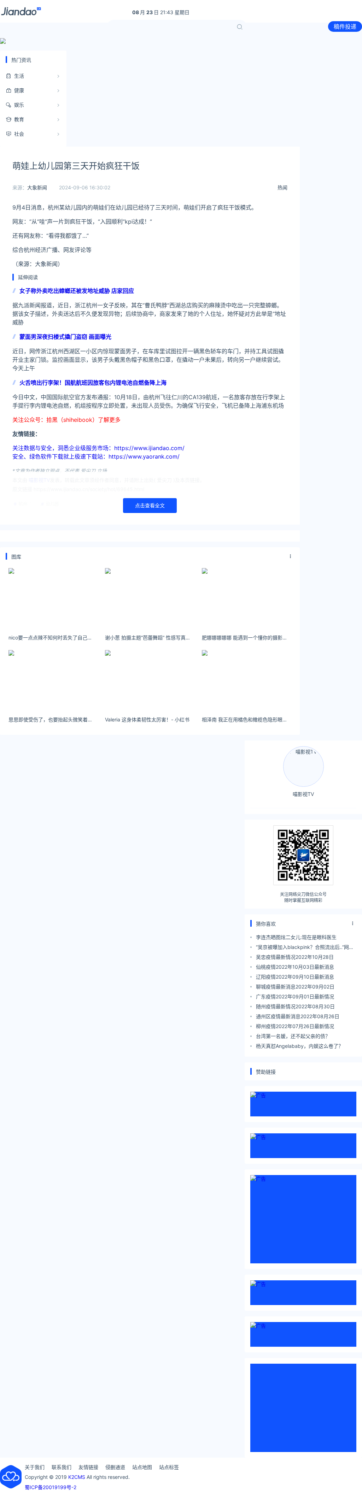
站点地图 (142, 1467)
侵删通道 (115, 1467)
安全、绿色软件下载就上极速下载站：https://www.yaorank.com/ (96, 456)
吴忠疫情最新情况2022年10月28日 (295, 957)
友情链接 (88, 1467)
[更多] (290, 556)
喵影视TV (303, 794)
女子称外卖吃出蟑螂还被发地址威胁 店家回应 (76, 290)
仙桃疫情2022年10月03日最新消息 (295, 967)
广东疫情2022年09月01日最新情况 (295, 996)
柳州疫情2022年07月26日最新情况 (295, 1026)
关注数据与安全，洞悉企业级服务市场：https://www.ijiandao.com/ (98, 448)
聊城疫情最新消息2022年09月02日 (295, 987)
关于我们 (35, 1467)
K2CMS (76, 1477)
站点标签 (169, 1467)
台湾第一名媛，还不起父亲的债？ (293, 1036)
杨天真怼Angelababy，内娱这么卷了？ (299, 1046)
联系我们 (61, 1467)
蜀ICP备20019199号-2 (50, 1487)
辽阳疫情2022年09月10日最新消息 (295, 977)
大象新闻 (37, 187)
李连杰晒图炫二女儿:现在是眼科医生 (296, 937)
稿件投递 (345, 26)
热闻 (282, 187)
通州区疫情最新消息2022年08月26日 (297, 1016)
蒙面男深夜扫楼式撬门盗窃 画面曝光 (65, 336)
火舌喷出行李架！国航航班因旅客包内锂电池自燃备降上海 (93, 382)
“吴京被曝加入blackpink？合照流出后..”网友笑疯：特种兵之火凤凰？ (305, 948)
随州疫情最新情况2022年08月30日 (295, 1006)
